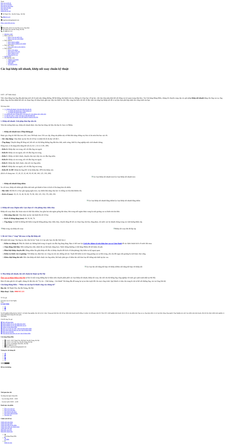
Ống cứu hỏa (4, 9)
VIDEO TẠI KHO (13, 59)
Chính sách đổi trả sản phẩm (9, 425)
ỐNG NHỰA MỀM (13, 42)
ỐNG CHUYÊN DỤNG (8, 23)
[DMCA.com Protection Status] (5, 363)
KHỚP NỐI (7, 56)
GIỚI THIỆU (12, 61)
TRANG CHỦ (8, 34)
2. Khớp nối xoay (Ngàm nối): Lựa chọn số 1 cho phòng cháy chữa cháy (25, 114)
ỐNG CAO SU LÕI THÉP (15, 39)
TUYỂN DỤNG (12, 64)
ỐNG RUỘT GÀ (13, 55)
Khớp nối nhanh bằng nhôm (17, 112)
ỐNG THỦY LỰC (13, 53)
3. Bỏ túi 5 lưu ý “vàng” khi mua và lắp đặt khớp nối (19, 115)
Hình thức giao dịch (6, 430)
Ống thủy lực (8, 415)
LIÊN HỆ (10, 63)
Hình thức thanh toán (7, 431)
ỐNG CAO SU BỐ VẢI (15, 37)
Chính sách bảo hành (7, 423)
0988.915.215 (6, 17)
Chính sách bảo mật (6, 428)
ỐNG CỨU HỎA (13, 50)
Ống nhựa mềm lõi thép (11, 413)
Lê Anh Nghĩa (5, 304)
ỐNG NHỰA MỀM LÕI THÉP (17, 44)
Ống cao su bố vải (6, 3)
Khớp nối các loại (6, 11)
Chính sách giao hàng (7, 422)
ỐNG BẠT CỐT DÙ (14, 51)
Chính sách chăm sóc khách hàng (10, 427)
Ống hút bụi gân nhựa (7, 6)
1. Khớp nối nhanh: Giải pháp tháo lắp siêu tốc (17, 109)
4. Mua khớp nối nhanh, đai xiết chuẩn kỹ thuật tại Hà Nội (21, 117)
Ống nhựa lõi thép (6, 8)
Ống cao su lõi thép (6, 4)
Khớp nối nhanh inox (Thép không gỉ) (19, 111)
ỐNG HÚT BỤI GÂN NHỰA (16, 47)
